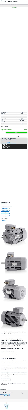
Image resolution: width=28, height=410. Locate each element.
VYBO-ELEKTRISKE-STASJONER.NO (10, 1)
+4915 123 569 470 (9, 142)
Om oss (7, 407)
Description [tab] (4, 148)
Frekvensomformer (6, 405)
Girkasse (6, 406)
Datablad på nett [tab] (5, 144)
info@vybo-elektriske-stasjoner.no (5, 394)
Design (2, 126)
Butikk (6, 403)
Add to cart (16, 132)
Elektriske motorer (6, 404)
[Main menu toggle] (26, 2)
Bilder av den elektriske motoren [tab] (7, 146)
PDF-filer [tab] (4, 145)
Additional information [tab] (5, 147)
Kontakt (7, 408)
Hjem (6, 402)
